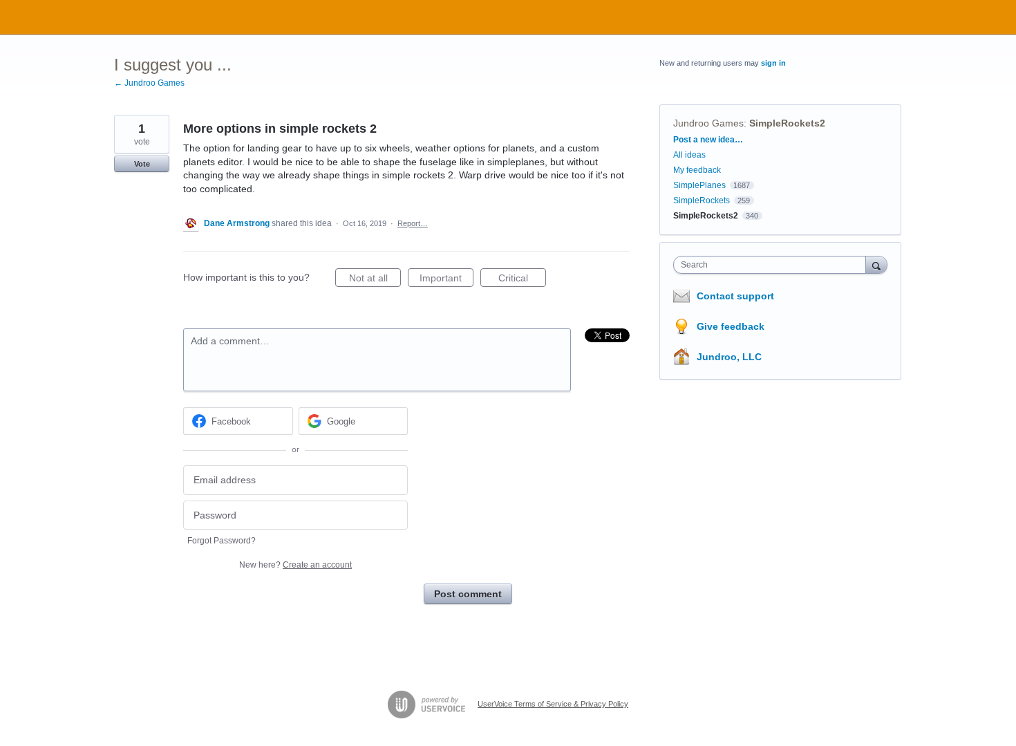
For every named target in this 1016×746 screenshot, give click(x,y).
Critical (522, 279)
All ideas (689, 155)
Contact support (735, 296)
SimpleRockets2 (787, 123)
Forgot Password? (221, 540)
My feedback (697, 170)
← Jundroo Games (149, 83)
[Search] (876, 264)
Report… (412, 223)
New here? (295, 565)
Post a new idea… (708, 139)
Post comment (468, 593)
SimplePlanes (699, 185)
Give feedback (730, 326)
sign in (773, 63)
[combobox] (773, 265)
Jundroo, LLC (729, 356)
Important (446, 279)
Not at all (375, 279)
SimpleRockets (701, 200)
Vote (142, 164)
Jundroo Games (708, 123)
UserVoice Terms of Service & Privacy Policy (553, 704)
